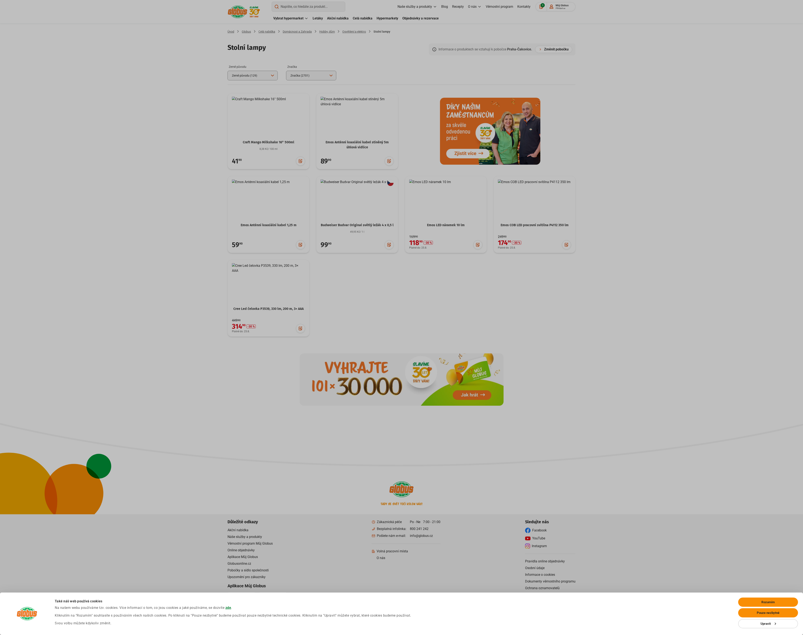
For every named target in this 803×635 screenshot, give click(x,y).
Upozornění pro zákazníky (247, 577)
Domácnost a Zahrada (297, 31)
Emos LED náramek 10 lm (446, 225)
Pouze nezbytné (768, 613)
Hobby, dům (327, 31)
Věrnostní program (499, 7)
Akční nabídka (338, 18)
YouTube (538, 538)
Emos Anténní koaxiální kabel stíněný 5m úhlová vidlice (357, 144)
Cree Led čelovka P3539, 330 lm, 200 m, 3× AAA (268, 309)
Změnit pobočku (556, 49)
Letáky (318, 18)
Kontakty (524, 7)
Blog (444, 7)
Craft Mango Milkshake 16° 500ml (268, 142)
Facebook (539, 530)
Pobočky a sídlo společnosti (248, 570)
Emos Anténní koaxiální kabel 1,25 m (269, 225)
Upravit (766, 624)
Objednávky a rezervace (420, 18)
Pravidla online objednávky (545, 561)
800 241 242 (419, 529)
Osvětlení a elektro (354, 31)
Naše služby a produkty (415, 7)
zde (228, 608)
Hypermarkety (387, 18)
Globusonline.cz (239, 564)
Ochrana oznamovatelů (542, 588)
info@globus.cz (421, 536)
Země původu (237, 66)
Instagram (539, 546)
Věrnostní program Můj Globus (250, 543)
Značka (292, 66)
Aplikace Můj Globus (243, 557)
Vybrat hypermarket (288, 18)
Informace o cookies (540, 575)
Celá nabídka (362, 18)
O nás (472, 7)
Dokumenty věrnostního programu (550, 581)
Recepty (458, 7)
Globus (246, 31)
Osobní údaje (535, 568)
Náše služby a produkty (245, 537)
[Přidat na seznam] (300, 161)
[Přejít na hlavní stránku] (238, 11)
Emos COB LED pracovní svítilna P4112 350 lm (535, 225)
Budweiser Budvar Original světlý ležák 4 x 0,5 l (357, 225)
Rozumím (768, 602)
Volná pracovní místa (392, 551)
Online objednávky (241, 550)
